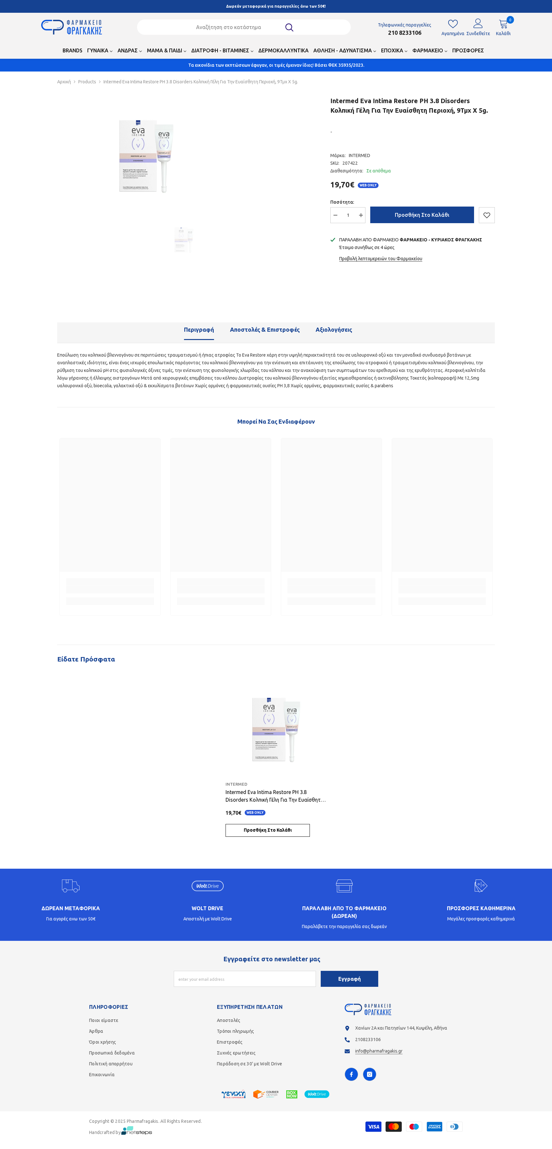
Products (87, 81)
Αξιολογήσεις (334, 329)
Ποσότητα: (342, 202)
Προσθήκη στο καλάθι (422, 215)
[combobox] (235, 27)
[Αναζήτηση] (244, 27)
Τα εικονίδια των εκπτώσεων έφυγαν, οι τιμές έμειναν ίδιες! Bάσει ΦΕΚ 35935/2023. (276, 65)
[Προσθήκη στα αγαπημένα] (487, 215)
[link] (110, 589)
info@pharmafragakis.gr (378, 1051)
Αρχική (64, 81)
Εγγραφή (349, 979)
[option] (146, 153)
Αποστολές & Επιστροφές (265, 329)
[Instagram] (369, 1074)
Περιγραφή (199, 329)
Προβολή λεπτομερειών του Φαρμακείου (380, 258)
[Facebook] (351, 1074)
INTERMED (359, 155)
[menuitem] (72, 52)
